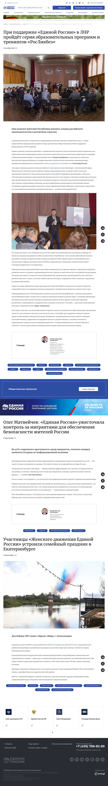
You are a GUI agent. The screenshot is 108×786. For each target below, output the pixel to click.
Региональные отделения (53, 12)
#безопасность (78, 530)
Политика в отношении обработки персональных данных (21, 778)
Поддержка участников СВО (54, 17)
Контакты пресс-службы (37, 748)
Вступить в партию (98, 12)
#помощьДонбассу (54, 373)
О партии (6, 12)
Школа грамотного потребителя (58, 163)
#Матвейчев (29, 530)
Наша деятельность (34, 12)
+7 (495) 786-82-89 (90, 746)
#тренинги (25, 369)
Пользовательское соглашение (13, 775)
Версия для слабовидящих (96, 2)
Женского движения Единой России (62, 645)
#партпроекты (93, 369)
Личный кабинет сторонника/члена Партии (89, 8)
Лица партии (18, 12)
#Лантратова (55, 365)
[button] (52, 732)
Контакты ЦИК (10, 748)
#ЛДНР (13, 369)
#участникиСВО (42, 689)
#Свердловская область (16, 685)
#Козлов (42, 365)
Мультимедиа (82, 12)
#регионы (33, 685)
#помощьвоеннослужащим (62, 689)
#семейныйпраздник (93, 685)
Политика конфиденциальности (13, 776)
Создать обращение (88, 389)
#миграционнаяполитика (59, 530)
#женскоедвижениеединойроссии (21, 365)
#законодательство (77, 369)
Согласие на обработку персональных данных (17, 780)
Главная (5, 24)
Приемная (70, 12)
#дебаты (42, 530)
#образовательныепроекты (56, 369)
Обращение (62, 8)
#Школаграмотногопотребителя (87, 365)
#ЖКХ (38, 369)
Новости (25, 24)
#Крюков (68, 365)
